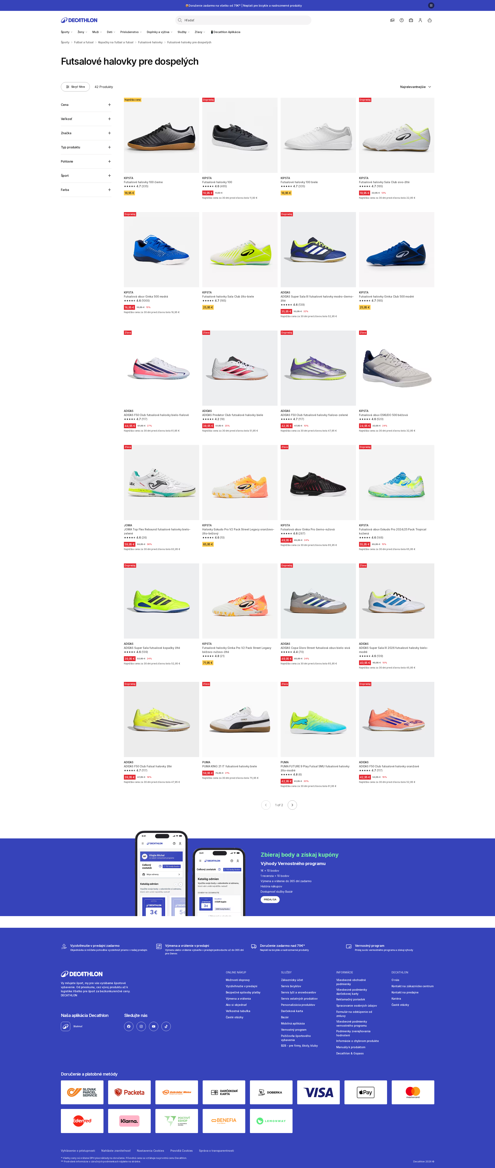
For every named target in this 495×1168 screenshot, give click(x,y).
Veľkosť (66, 119)
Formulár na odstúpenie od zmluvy (354, 1013)
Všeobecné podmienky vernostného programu (351, 1023)
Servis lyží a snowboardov (298, 992)
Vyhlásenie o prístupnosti (78, 1150)
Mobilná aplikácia (293, 1023)
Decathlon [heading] (400, 972)
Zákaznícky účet (292, 980)
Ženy (81, 32)
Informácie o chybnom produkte (357, 1041)
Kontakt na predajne (405, 992)
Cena (64, 105)
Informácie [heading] (344, 972)
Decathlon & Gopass (350, 1053)
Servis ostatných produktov (299, 998)
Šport (65, 176)
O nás (395, 980)
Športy (65, 32)
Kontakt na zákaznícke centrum (413, 986)
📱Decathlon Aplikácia (225, 32)
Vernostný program (294, 1029)
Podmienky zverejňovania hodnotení (353, 1033)
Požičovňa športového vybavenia (296, 1038)
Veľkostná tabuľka (238, 1011)
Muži (96, 32)
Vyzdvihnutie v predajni (242, 986)
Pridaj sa (270, 899)
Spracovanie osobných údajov (356, 1005)
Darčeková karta (292, 1011)
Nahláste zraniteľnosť (116, 1150)
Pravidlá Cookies (181, 1150)
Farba (65, 190)
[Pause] (431, 5)
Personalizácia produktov (298, 1004)
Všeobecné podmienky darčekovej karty (351, 991)
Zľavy (199, 32)
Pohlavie (67, 161)
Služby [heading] (286, 972)
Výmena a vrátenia (238, 998)
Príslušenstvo (129, 32)
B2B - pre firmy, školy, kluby (299, 1045)
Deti (110, 32)
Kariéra (396, 998)
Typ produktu (70, 147)
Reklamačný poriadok (350, 999)
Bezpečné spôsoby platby (243, 992)
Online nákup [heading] (236, 972)
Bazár (285, 1017)
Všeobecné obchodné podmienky (351, 982)
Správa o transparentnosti (216, 1150)
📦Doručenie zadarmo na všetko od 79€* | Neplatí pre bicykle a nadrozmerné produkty (243, 5)
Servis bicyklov (291, 986)
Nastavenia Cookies (150, 1150)
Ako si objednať (236, 1004)
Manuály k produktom (350, 1047)
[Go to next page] (292, 805)
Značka (66, 133)
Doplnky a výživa (158, 32)
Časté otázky (234, 1017)
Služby (182, 32)
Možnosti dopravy (238, 980)
